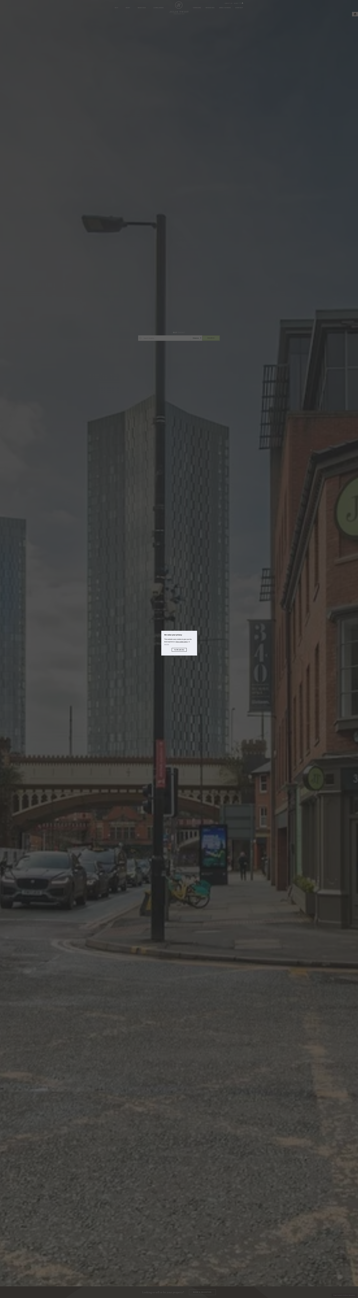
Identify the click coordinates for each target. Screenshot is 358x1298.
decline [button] (166, 644)
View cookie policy (181, 642)
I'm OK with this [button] (179, 649)
